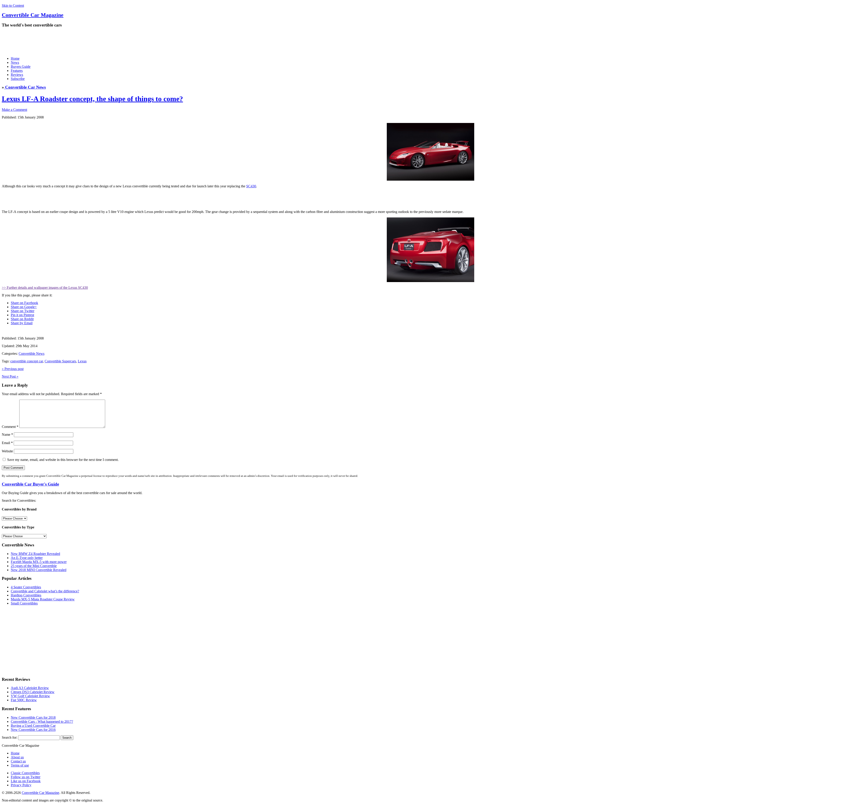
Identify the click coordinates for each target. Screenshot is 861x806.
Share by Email (22, 323)
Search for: (9, 737)
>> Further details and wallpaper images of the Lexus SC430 (45, 287)
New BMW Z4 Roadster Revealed (35, 554)
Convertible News (31, 353)
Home (15, 58)
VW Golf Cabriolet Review (30, 696)
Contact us (18, 761)
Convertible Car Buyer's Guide (30, 484)
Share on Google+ (24, 307)
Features (17, 70)
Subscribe (18, 79)
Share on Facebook (24, 303)
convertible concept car (26, 361)
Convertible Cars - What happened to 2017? (42, 721)
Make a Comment (14, 110)
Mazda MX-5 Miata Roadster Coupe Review (43, 599)
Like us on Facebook (26, 781)
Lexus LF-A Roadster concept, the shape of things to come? (92, 99)
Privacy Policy (21, 785)
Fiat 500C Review (24, 700)
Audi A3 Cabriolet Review (30, 688)
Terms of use (20, 765)
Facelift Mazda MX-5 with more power (39, 562)
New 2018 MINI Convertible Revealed (38, 570)
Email (7, 443)
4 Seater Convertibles (26, 587)
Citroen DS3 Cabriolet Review (32, 692)
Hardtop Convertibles (26, 595)
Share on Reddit (22, 319)
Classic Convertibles (25, 773)
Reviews (17, 75)
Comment (10, 427)
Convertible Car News (25, 87)
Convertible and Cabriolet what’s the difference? (45, 591)
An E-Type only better (27, 558)
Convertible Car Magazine (40, 793)
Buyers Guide (20, 66)
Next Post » (10, 376)
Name (7, 434)
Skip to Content (13, 5)
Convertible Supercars (60, 361)
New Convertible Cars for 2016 (33, 730)
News (15, 62)
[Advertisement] (83, 42)
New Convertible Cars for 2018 (33, 717)
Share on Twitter (22, 311)
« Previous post (13, 369)
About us (17, 757)
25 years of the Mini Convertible (34, 566)
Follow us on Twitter (25, 777)
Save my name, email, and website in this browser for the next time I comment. (63, 460)
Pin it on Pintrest (22, 315)
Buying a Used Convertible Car (33, 725)
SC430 (251, 186)
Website (7, 451)
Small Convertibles (24, 603)
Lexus (82, 361)
